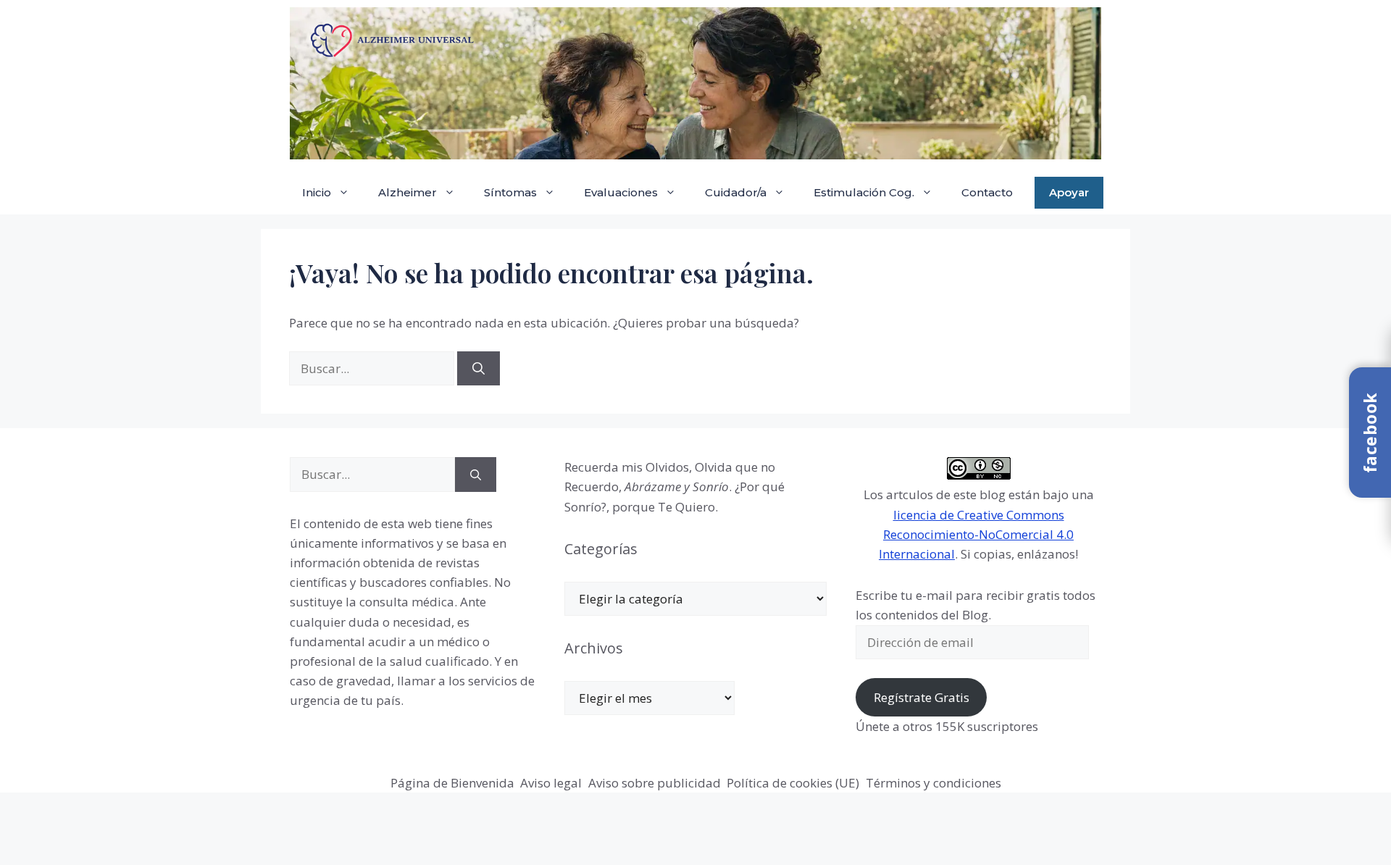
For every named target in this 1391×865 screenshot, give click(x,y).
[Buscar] (478, 368)
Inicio (316, 192)
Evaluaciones (621, 192)
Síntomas (510, 192)
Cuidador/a (735, 192)
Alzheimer (407, 192)
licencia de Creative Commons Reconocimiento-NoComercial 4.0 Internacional (976, 534)
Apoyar (1069, 192)
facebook (1370, 432)
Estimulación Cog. (864, 192)
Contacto (987, 192)
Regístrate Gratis (921, 697)
